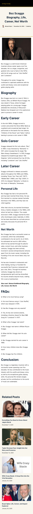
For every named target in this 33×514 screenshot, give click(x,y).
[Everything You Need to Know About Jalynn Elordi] (16, 409)
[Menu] (30, 3)
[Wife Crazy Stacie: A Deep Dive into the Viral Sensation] (16, 464)
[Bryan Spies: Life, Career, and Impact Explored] (16, 492)
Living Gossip (6, 4)
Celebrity (28, 26)
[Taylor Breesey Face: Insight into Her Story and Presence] (16, 437)
